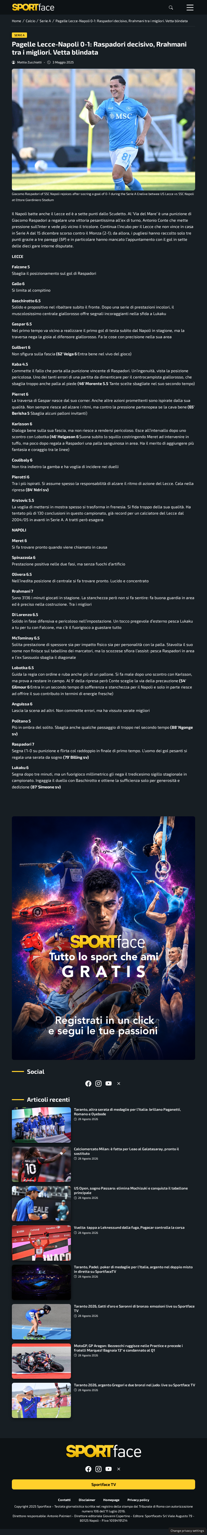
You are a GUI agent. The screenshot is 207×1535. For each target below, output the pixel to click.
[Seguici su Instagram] (98, 1083)
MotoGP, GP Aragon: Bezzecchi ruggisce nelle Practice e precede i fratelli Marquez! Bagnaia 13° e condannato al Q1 (128, 1348)
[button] (171, 7)
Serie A (19, 35)
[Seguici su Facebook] (88, 1083)
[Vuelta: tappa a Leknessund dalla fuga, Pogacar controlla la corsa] (41, 1242)
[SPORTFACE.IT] (33, 6)
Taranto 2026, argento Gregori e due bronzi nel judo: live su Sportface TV (134, 1385)
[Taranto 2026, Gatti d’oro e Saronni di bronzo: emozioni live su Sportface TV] (41, 1321)
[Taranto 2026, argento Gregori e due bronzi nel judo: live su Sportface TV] (41, 1400)
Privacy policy (138, 1500)
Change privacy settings (187, 1530)
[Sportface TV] (103, 938)
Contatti (64, 1500)
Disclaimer (87, 1500)
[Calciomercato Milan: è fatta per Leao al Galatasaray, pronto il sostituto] (41, 1164)
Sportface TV (103, 1484)
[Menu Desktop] (190, 7)
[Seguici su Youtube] (109, 1083)
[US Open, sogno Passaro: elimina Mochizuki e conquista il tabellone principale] (41, 1203)
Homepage (111, 1500)
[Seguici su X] (119, 1083)
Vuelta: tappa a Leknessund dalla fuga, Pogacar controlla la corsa (129, 1227)
